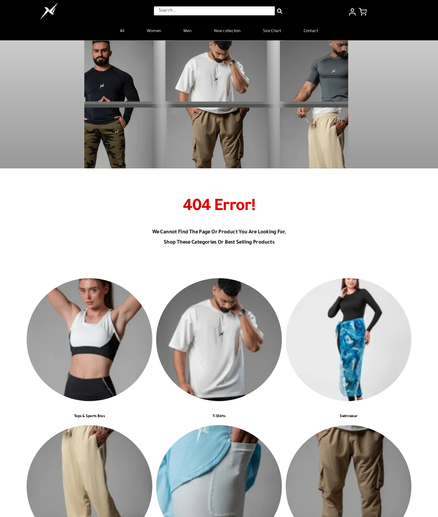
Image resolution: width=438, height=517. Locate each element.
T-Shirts (219, 417)
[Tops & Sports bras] (89, 283)
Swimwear (348, 417)
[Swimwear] (348, 283)
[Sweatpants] (89, 429)
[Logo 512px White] (49, 4)
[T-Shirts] (219, 283)
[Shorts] (219, 429)
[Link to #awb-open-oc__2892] (363, 12)
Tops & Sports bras (89, 417)
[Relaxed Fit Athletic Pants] (348, 429)
